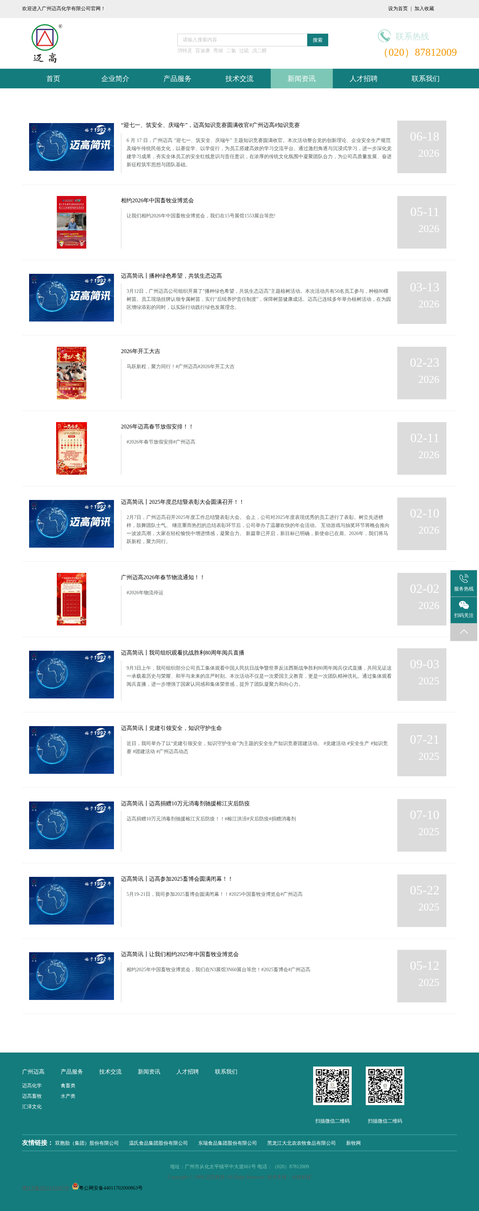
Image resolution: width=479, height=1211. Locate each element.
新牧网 (353, 1143)
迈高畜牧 (32, 1096)
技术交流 (239, 78)
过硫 (244, 50)
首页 (53, 78)
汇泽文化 (32, 1106)
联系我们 (426, 78)
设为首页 (398, 8)
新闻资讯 (302, 78)
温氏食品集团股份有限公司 (158, 1143)
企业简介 (115, 78)
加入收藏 (424, 8)
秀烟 (218, 50)
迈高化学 (32, 1085)
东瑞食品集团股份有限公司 (227, 1143)
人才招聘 (364, 78)
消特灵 (184, 50)
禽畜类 (68, 1085)
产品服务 (177, 78)
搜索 (318, 40)
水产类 (68, 1096)
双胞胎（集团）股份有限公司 (87, 1143)
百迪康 (202, 50)
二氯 (231, 50)
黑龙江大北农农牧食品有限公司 (301, 1143)
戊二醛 (259, 50)
